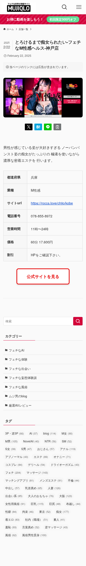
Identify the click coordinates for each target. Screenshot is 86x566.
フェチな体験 (18, 359)
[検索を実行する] (78, 321)
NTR (50, 441)
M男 (11, 441)
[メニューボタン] (79, 7)
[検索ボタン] (64, 7)
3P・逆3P (14, 433)
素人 (59, 519)
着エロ (12, 519)
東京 (45, 511)
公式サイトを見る (43, 276)
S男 (26, 449)
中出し (12, 488)
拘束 (28, 511)
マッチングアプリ (19, 480)
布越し (73, 504)
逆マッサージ (56, 527)
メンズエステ (50, 480)
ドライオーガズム (65, 464)
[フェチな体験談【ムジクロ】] (19, 7)
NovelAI (31, 441)
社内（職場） (36, 519)
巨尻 (55, 504)
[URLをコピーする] (57, 127)
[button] (28, 127)
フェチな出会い (20, 368)
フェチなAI (16, 350)
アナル (68, 449)
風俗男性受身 (34, 535)
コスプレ (13, 464)
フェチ (13, 472)
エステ (41, 457)
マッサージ (37, 472)
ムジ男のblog (18, 396)
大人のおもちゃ (41, 496)
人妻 (54, 488)
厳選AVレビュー (20, 405)
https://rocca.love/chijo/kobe (52, 202)
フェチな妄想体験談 (23, 377)
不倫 (73, 480)
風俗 (11, 535)
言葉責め (30, 527)
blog (49, 433)
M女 (67, 433)
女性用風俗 (15, 504)
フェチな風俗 (18, 387)
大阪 (65, 496)
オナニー (62, 457)
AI (33, 433)
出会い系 (13, 496)
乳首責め (33, 488)
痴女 (62, 511)
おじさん (45, 449)
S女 (10, 449)
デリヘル (36, 464)
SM (67, 441)
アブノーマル (16, 457)
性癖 (11, 511)
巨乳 (37, 504)
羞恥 (11, 527)
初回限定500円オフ (62, 19)
